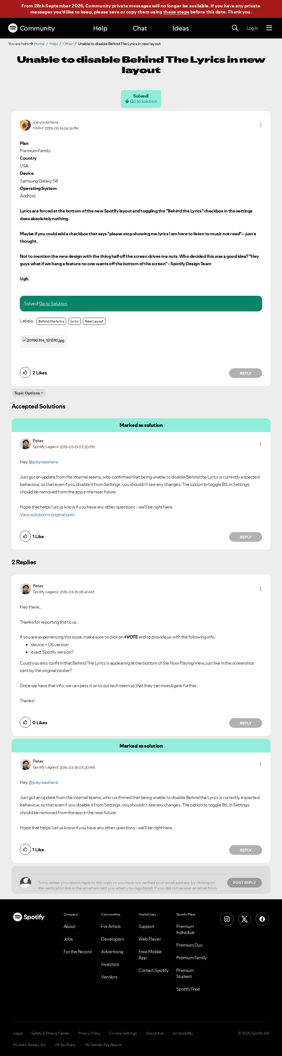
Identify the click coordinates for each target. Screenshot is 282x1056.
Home (39, 43)
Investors (110, 964)
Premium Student (185, 973)
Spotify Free (188, 989)
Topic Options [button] (27, 393)
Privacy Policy (89, 1033)
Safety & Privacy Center (50, 1033)
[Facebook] (262, 919)
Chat (140, 28)
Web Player (150, 939)
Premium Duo (189, 945)
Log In (252, 28)
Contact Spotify (154, 970)
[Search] (235, 28)
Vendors (109, 977)
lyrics (74, 321)
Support (146, 926)
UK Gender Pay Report (103, 1044)
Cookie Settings (123, 1033)
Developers (112, 939)
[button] (261, 125)
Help (100, 28)
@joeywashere (43, 462)
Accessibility (183, 1033)
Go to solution (143, 101)
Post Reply (244, 882)
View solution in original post (47, 515)
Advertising (112, 952)
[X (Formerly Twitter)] (244, 919)
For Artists (111, 926)
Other (68, 43)
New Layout (94, 321)
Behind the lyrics (51, 321)
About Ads (155, 1033)
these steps (176, 12)
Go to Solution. (53, 303)
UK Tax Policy (65, 1044)
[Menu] (269, 28)
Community (37, 28)
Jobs (68, 939)
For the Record (78, 952)
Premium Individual (185, 929)
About (70, 926)
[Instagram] (227, 919)
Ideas (180, 28)
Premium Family (191, 958)
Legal (17, 1033)
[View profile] (25, 124)
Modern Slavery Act (29, 1044)
